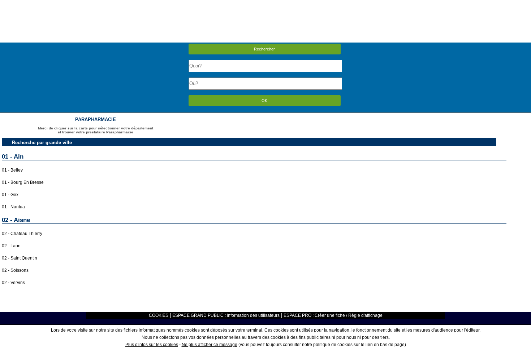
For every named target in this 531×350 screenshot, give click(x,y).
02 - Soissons (15, 270)
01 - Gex (10, 194)
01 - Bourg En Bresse (23, 182)
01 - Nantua (13, 206)
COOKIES (158, 315)
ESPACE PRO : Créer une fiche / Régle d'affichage (333, 315)
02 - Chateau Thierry (22, 233)
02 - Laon (11, 245)
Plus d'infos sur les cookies (151, 344)
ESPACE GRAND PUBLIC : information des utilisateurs (226, 315)
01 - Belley (12, 170)
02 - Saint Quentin (19, 258)
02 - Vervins (13, 282)
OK (264, 100)
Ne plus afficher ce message (209, 344)
